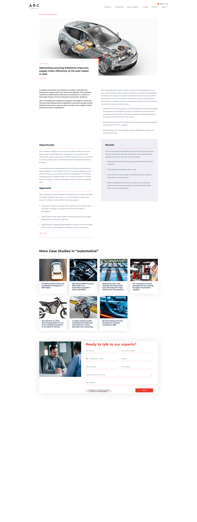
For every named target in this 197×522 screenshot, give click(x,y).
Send (144, 390)
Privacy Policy (103, 391)
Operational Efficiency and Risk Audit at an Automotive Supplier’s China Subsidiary (83, 287)
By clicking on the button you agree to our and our (100, 391)
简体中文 (162, 4)
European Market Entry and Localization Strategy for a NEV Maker (53, 286)
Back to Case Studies (49, 14)
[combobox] (87, 358)
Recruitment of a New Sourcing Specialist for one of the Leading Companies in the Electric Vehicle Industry (53, 324)
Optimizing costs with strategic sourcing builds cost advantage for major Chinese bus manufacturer (113, 287)
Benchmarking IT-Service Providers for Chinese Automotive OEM (112, 323)
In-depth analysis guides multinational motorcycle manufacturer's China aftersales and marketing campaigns (82, 324)
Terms (92, 391)
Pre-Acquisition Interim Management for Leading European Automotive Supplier (143, 287)
